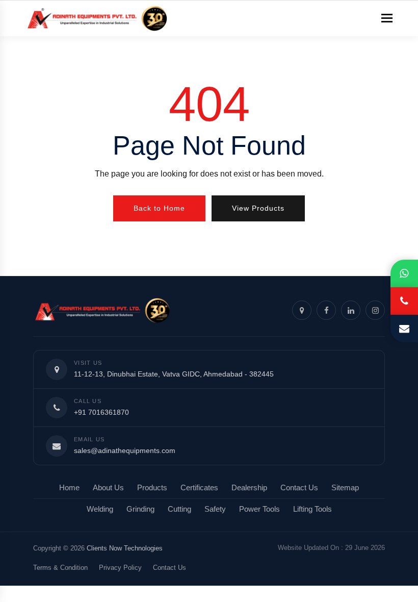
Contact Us (299, 488)
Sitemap (345, 488)
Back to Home (159, 208)
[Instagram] (375, 310)
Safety (215, 509)
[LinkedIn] (350, 310)
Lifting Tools (312, 509)
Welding (100, 509)
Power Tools (259, 509)
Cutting (179, 509)
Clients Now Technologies (125, 548)
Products (152, 488)
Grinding (140, 509)
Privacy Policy (120, 567)
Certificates (199, 488)
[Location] (301, 310)
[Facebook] (326, 310)
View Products (258, 208)
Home (69, 488)
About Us (108, 488)
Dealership (249, 488)
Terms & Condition (60, 567)
